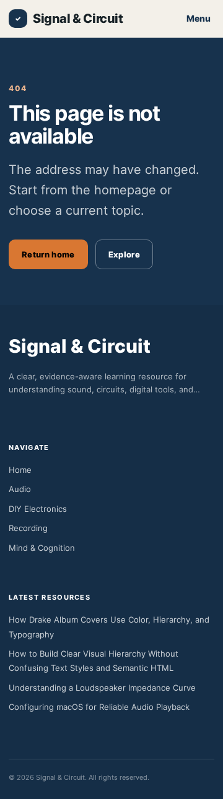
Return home (48, 254)
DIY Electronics (38, 509)
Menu (198, 18)
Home (20, 470)
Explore (124, 254)
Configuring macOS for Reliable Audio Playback (99, 707)
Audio (20, 489)
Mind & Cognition (42, 548)
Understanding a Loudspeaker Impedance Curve (102, 688)
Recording (28, 528)
